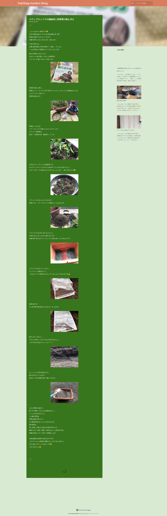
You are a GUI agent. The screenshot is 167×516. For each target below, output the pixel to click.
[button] (30, 25)
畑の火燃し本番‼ (121, 100)
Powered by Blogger (84, 510)
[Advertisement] (64, 493)
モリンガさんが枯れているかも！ (126, 130)
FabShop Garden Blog (33, 3)
